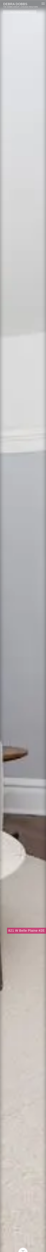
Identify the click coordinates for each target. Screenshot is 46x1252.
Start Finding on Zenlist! (19, 12)
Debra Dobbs (15, 4)
